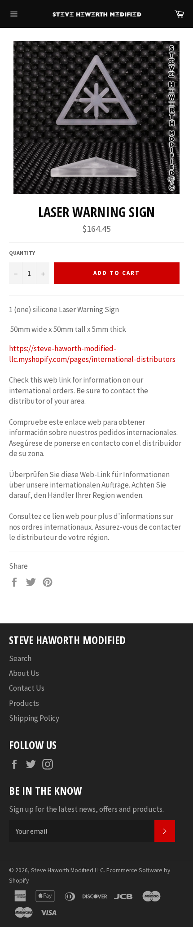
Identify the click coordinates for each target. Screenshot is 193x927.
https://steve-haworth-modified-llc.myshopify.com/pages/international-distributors (92, 354)
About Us (24, 673)
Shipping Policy (34, 718)
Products (24, 703)
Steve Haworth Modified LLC (67, 870)
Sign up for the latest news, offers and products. (86, 809)
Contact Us (26, 688)
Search (20, 658)
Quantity (22, 252)
